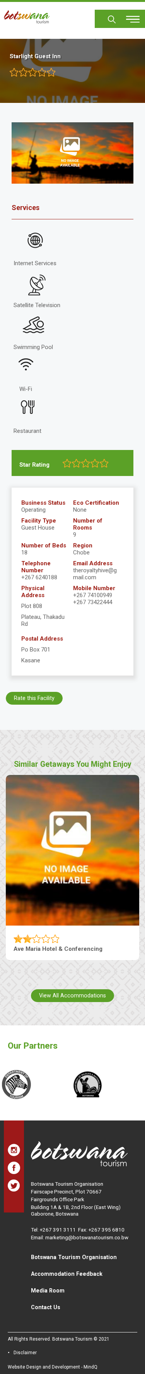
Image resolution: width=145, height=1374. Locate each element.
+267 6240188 (39, 577)
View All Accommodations (72, 995)
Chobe (81, 552)
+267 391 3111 (58, 1229)
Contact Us (45, 1307)
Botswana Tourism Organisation (74, 1257)
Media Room (48, 1290)
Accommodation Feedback (66, 1274)
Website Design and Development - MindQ (52, 1367)
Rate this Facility (34, 698)
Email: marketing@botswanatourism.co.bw (79, 1237)
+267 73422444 (92, 602)
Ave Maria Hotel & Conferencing (58, 948)
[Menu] (128, 16)
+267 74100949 (92, 595)
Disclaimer (25, 1352)
